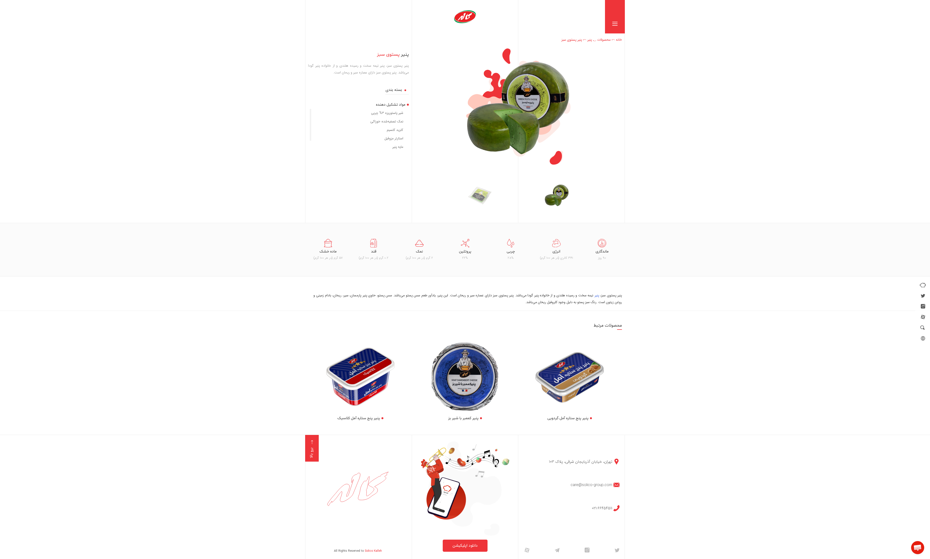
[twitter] (923, 295)
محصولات (604, 39)
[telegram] (557, 550)
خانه (619, 39)
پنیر (589, 39)
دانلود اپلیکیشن (465, 546)
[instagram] (923, 306)
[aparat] (923, 317)
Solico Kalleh (373, 551)
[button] (917, 547)
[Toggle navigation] (615, 16)
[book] (923, 285)
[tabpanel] (602, 249)
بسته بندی (394, 90)
